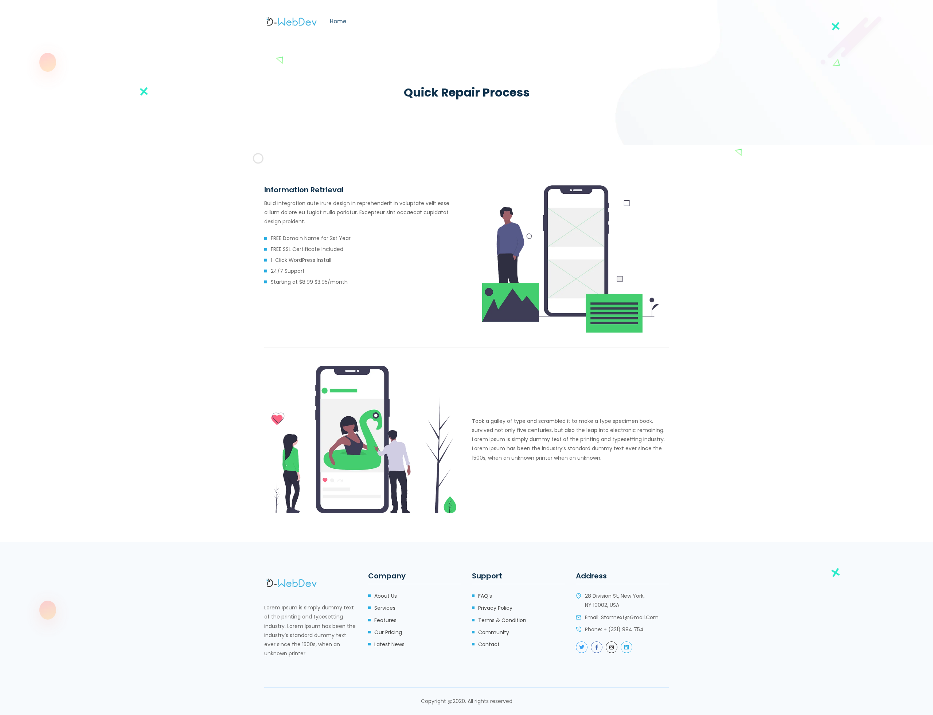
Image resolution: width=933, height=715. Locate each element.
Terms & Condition (502, 620)
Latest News (389, 644)
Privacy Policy (495, 608)
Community (493, 632)
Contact (489, 644)
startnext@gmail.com (630, 617)
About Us (385, 596)
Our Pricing (388, 632)
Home (338, 21)
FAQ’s (485, 596)
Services (384, 608)
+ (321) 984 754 (624, 629)
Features (385, 620)
